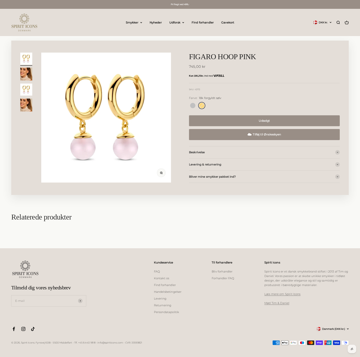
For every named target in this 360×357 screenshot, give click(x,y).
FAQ (157, 271)
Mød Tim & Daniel (276, 303)
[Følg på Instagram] (23, 328)
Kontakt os (161, 278)
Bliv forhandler (222, 271)
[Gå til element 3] (26, 90)
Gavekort (227, 22)
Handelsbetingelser (168, 292)
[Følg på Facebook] (13, 328)
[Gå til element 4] (26, 106)
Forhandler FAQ (223, 278)
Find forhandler (203, 22)
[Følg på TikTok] (32, 328)
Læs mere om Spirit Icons (282, 294)
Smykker (132, 22)
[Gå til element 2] (26, 75)
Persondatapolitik (166, 312)
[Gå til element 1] (26, 59)
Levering (160, 298)
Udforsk (174, 22)
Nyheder (156, 22)
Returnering (162, 305)
